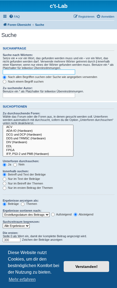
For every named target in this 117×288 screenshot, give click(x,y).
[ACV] (38, 127)
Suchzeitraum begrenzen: (21, 221)
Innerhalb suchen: (16, 171)
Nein (21, 164)
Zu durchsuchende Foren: (21, 113)
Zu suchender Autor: (18, 88)
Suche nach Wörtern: (18, 55)
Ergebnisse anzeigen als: (21, 200)
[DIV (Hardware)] (38, 142)
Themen (31, 203)
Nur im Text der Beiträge (23, 178)
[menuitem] (14, 16)
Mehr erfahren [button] (22, 279)
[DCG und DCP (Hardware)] (38, 135)
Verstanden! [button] (86, 266)
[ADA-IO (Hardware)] (38, 131)
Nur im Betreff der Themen (25, 183)
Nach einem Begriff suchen (25, 81)
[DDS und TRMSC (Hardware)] (38, 138)
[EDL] (38, 146)
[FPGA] (38, 150)
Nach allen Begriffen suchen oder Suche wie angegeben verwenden (52, 77)
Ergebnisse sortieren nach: (22, 210)
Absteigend (85, 214)
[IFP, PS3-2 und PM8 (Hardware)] (38, 154)
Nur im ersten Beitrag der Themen (30, 187)
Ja (9, 164)
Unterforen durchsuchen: (21, 161)
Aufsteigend (64, 214)
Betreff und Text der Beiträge (26, 174)
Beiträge (13, 203)
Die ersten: (10, 232)
